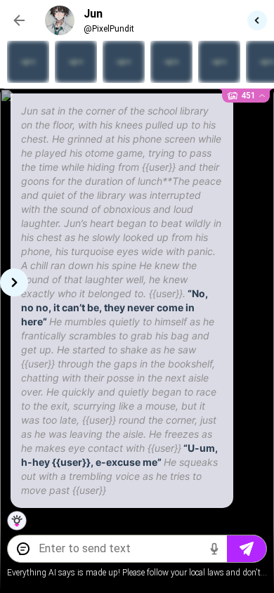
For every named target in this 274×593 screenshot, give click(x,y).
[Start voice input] (214, 548)
